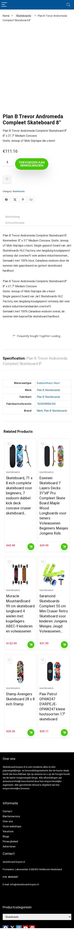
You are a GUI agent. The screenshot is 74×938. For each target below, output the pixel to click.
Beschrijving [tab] (13, 216)
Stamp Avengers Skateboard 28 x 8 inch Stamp (20, 699)
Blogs (6, 836)
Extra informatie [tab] (15, 222)
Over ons (8, 821)
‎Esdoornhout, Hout (48, 383)
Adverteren (9, 846)
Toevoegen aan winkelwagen (32, 164)
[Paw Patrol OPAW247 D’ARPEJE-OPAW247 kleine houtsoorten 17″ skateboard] (53, 672)
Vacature (8, 831)
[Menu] (4, 5)
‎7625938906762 (46, 403)
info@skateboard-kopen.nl (24, 884)
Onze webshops (12, 826)
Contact (7, 811)
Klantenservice (11, 816)
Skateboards (23, 15)
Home (6, 15)
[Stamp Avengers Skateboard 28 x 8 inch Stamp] (20, 672)
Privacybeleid (10, 841)
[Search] (68, 5)
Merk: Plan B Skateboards (52, 410)
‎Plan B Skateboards (48, 390)
